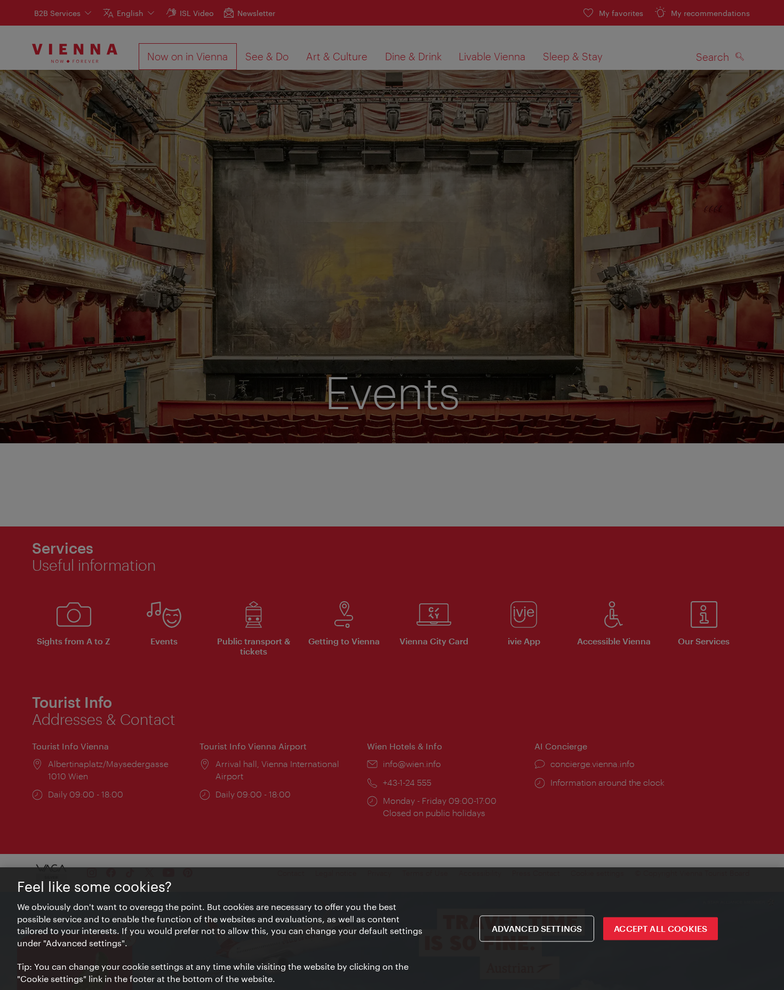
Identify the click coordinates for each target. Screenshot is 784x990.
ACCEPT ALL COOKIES (660, 928)
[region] (392, 928)
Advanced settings (537, 928)
